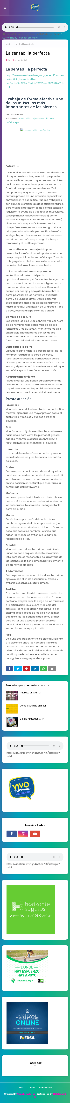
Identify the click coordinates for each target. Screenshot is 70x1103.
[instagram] (23, 834)
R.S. (8, 60)
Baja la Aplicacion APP (32, 718)
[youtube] (35, 834)
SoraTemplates (26, 1093)
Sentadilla (25, 118)
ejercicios (38, 118)
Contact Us (45, 1087)
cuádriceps (12, 122)
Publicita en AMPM (30, 692)
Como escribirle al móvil (33, 705)
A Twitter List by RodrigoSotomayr (32, 36)
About (31, 1087)
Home (20, 1087)
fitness (50, 118)
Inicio (8, 44)
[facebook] (12, 834)
